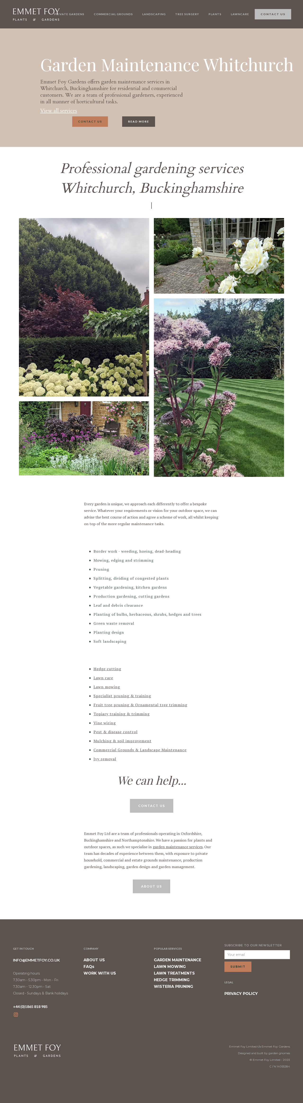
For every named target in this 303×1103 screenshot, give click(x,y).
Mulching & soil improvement (123, 740)
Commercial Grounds (113, 14)
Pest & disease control (116, 731)
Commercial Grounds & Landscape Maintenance (140, 749)
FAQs (89, 966)
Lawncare (240, 14)
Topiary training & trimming (122, 713)
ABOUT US (94, 960)
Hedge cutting (107, 668)
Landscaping (154, 14)
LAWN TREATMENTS (174, 973)
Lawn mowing (107, 686)
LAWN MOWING (170, 966)
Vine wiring (105, 722)
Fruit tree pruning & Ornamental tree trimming (140, 704)
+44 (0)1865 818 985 (30, 1006)
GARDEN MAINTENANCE (177, 960)
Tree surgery (187, 14)
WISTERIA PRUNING (173, 986)
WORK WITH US (100, 973)
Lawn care (103, 677)
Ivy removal (105, 758)
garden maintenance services (178, 846)
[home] (36, 14)
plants (215, 14)
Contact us (90, 121)
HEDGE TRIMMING (172, 980)
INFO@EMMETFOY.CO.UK (36, 960)
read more (138, 121)
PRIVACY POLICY (241, 993)
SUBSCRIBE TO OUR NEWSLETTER (253, 945)
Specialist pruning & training (122, 695)
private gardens (69, 14)
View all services (58, 110)
